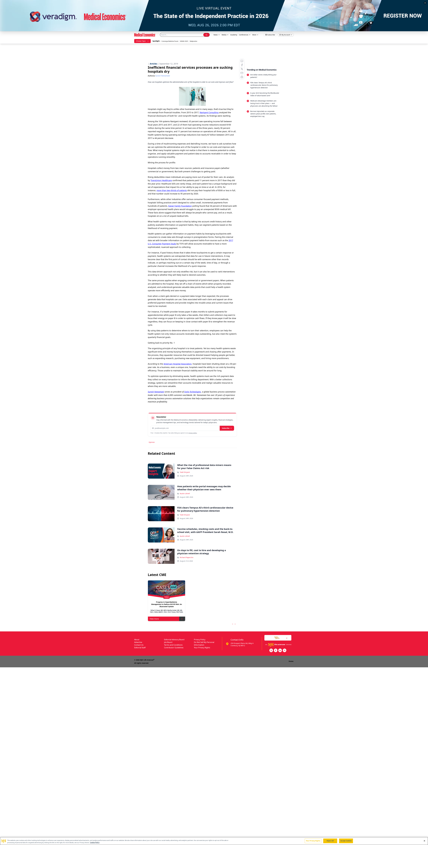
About (136, 639)
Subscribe (225, 428)
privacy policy (192, 433)
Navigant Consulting (209, 112)
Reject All (330, 841)
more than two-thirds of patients (172, 190)
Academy (233, 35)
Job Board (168, 642)
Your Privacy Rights (202, 647)
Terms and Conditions (173, 645)
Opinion (152, 442)
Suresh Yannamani (156, 391)
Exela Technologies (192, 391)
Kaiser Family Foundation (180, 206)
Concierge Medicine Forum (170, 41)
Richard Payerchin (186, 557)
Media (224, 35)
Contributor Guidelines (173, 647)
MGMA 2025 (184, 41)
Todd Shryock (185, 472)
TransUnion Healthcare (161, 180)
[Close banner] (425, 2)
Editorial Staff (140, 647)
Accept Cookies (346, 841)
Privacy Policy (199, 639)
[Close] (424, 840)
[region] (214, 841)
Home (291, 661)
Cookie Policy (94, 843)
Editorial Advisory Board (174, 639)
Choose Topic (141, 41)
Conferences (243, 35)
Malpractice (193, 41)
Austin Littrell (185, 493)
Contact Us (138, 645)
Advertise (138, 642)
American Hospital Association (178, 363)
